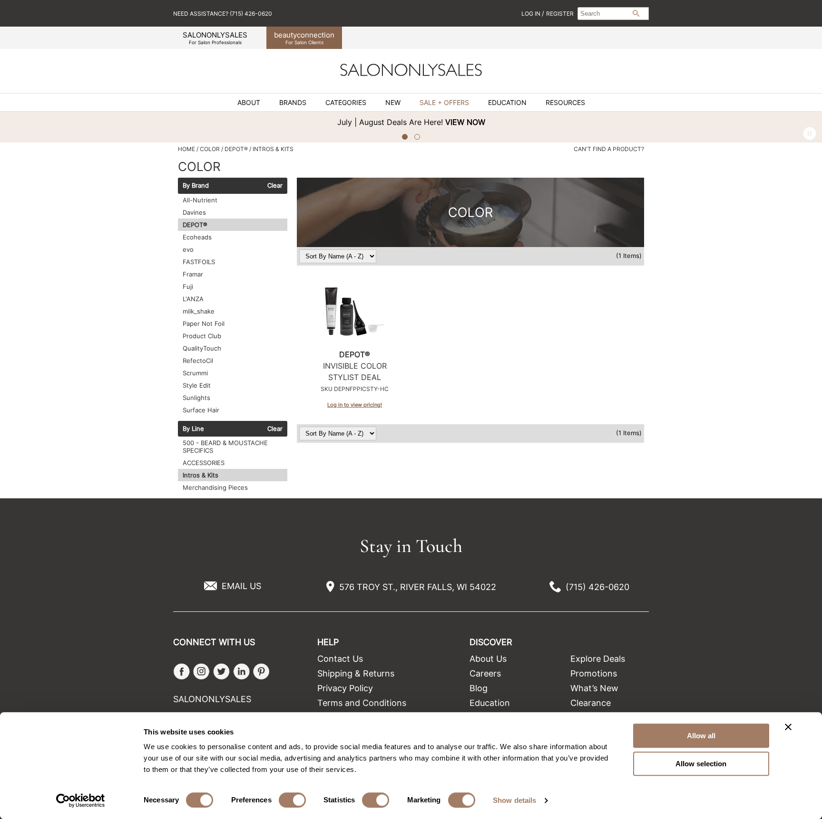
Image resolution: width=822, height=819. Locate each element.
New (393, 102)
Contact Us (340, 659)
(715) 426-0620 (597, 587)
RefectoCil (198, 360)
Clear (275, 185)
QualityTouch (202, 348)
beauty (304, 37)
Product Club (202, 336)
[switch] (292, 800)
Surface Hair (201, 410)
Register (560, 13)
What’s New (594, 688)
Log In (531, 13)
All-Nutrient (200, 200)
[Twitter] (221, 671)
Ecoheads (197, 237)
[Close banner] (788, 727)
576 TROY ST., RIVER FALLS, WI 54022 (417, 587)
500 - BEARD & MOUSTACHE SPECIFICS (225, 446)
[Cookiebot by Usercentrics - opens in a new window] (80, 800)
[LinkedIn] (241, 671)
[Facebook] (181, 671)
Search (636, 13)
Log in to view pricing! (354, 404)
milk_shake (199, 311)
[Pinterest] (261, 671)
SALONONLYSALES (215, 37)
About (248, 102)
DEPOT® (195, 225)
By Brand (196, 185)
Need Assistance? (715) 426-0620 (222, 13)
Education (507, 102)
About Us (488, 659)
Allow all (701, 736)
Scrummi (195, 373)
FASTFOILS (199, 262)
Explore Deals (597, 659)
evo (188, 249)
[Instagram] (201, 671)
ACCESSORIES (204, 463)
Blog (479, 688)
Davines (194, 212)
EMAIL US (241, 586)
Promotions (593, 673)
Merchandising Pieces (215, 487)
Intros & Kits (200, 475)
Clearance (590, 703)
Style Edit (197, 385)
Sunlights (196, 397)
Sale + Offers (444, 102)
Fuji (188, 286)
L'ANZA (193, 299)
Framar (193, 274)
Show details (514, 800)
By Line (193, 429)
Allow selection (700, 764)
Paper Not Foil (204, 323)
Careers (485, 673)
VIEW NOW (465, 122)
